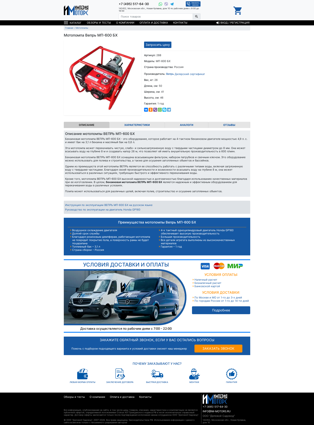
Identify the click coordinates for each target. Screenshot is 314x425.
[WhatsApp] (160, 110)
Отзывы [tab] (229, 125)
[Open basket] (238, 10)
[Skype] (164, 110)
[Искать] (197, 16)
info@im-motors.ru (217, 411)
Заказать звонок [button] (195, 4)
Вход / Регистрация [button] (235, 22)
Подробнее (221, 310)
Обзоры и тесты (99, 22)
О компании (125, 22)
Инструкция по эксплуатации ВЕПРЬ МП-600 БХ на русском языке (108, 205)
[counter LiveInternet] (66, 406)
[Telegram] (169, 110)
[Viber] (155, 110)
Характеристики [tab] (137, 125)
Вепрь (170, 74)
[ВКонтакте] (146, 110)
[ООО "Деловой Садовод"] (76, 10)
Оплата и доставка (154, 22)
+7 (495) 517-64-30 (134, 4)
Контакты (180, 22)
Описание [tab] (86, 125)
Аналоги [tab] (186, 125)
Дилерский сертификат (190, 74)
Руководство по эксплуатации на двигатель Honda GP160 (102, 209)
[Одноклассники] (151, 110)
